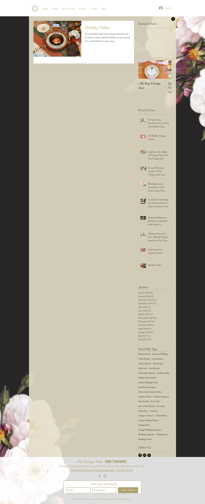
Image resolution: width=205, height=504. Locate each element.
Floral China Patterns (146, 373)
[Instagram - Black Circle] (144, 455)
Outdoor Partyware (161, 396)
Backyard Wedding (160, 354)
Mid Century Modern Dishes (150, 391)
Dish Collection (144, 363)
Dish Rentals (158, 363)
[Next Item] (166, 69)
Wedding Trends (144, 439)
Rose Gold (155, 401)
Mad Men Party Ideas (147, 387)
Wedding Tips (162, 434)
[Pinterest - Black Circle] (149, 455)
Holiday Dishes (163, 373)
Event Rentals (154, 368)
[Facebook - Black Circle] (140, 455)
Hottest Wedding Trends (148, 382)
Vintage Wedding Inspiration (149, 429)
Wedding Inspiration (146, 434)
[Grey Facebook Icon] (100, 476)
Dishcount (142, 368)
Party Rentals (143, 401)
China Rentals (144, 358)
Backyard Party (144, 354)
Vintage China (144, 425)
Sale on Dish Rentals (146, 406)
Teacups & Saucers (146, 415)
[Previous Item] (143, 69)
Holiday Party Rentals (147, 377)
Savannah (160, 406)
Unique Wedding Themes (148, 420)
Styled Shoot (143, 410)
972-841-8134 (124, 470)
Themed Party (161, 415)
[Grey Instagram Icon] (105, 476)
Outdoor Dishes (144, 396)
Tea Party (154, 410)
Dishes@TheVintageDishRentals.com (92, 470)
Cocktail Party (157, 358)
